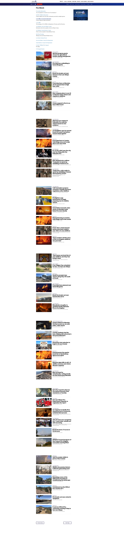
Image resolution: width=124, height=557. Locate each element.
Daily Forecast (72, 4)
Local (65, 1)
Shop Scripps (84, 1)
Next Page (67, 522)
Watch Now (90, 1)
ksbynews (31, 4)
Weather (74, 1)
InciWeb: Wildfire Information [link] (42, 15)
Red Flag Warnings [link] (40, 34)
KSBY (34, 4)
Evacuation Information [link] (41, 11)
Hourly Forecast (77, 4)
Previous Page (40, 522)
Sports (78, 1)
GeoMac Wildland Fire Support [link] (42, 45)
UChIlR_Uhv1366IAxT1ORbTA (35, 4)
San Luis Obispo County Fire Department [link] (44, 40)
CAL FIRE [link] (38, 22)
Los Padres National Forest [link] (41, 38)
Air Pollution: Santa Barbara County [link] (43, 30)
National (69, 1)
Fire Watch (88, 4)
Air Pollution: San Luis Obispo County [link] (44, 26)
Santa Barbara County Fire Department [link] (44, 42)
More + (92, 4)
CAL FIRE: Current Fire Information (43, 18)
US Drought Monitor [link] (40, 49)
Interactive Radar (83, 4)
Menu (61, 1)
